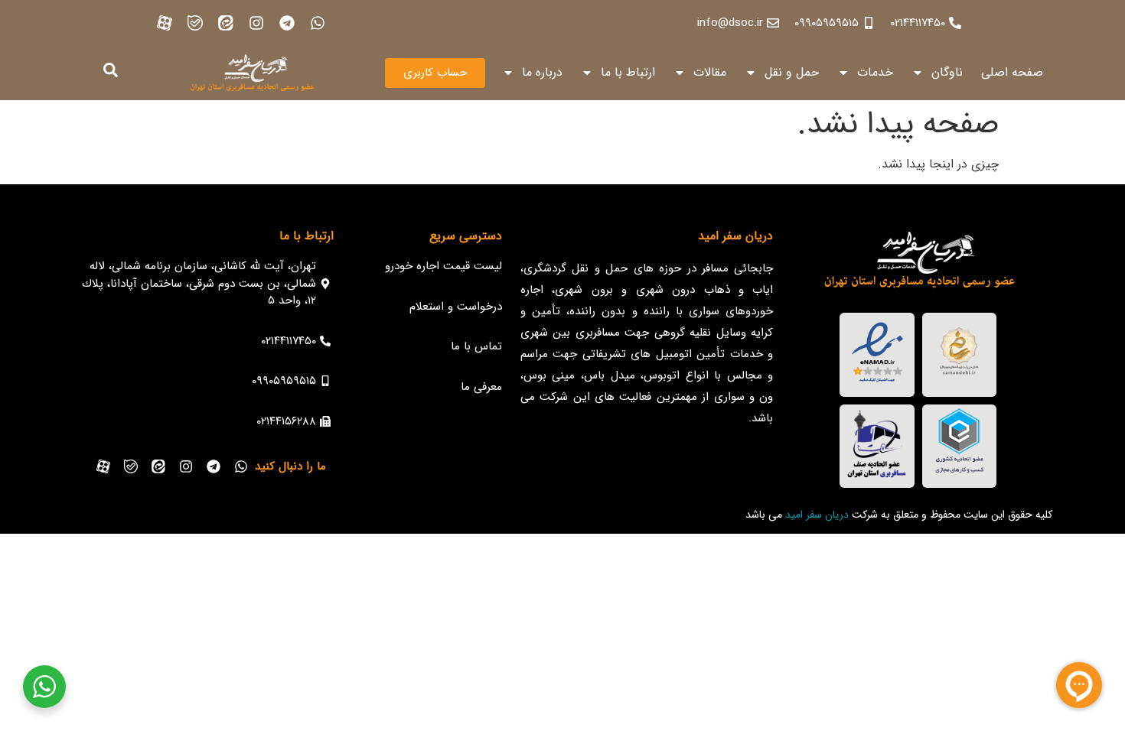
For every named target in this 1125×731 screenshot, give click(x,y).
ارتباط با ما (628, 72)
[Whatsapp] (317, 23)
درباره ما (542, 72)
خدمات (875, 72)
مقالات (709, 72)
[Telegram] (287, 23)
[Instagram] (256, 23)
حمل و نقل (792, 72)
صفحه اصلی (1012, 72)
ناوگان (947, 72)
